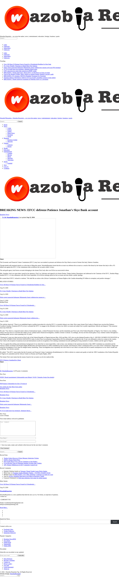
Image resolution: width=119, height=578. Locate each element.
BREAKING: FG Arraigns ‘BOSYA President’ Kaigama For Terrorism (25, 76)
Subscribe (21, 555)
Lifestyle (10, 145)
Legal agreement (8, 567)
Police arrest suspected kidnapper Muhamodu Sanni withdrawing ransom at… (23, 297)
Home (5, 125)
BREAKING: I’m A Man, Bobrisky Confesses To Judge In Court (33, 474)
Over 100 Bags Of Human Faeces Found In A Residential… (17, 305)
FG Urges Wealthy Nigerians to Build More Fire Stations (20, 66)
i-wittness (6, 168)
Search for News (5, 519)
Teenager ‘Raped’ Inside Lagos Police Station (33, 471)
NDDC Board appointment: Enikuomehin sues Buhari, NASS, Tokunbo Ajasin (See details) (27, 377)
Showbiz (10, 141)
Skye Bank (17, 360)
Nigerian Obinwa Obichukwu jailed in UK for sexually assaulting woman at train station (30, 77)
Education (7, 150)
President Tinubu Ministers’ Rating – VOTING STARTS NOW (31, 473)
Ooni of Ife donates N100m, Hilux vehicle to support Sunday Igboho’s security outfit (28, 74)
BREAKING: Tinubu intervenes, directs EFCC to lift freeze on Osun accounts (27, 72)
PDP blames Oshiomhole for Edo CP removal (13, 383)
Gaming (9, 153)
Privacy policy (8, 564)
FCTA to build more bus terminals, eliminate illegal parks (20, 69)
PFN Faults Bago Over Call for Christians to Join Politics (20, 461)
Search (115, 522)
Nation (9, 131)
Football (9, 163)
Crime (9, 128)
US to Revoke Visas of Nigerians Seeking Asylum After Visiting (23, 463)
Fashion (6, 143)
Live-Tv (6, 166)
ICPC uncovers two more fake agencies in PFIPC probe (20, 71)
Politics (9, 130)
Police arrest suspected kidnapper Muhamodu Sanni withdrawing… (20, 318)
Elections (10, 135)
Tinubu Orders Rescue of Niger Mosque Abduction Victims (21, 458)
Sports (5, 161)
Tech (5, 165)
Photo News (11, 133)
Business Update (12, 140)
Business (6, 138)
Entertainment (8, 151)
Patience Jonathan (9, 360)
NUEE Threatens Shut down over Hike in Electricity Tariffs (26, 476)
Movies (9, 155)
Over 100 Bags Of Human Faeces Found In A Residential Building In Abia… (23, 284)
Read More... (4, 507)
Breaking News (4, 214)
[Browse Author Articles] (3, 369)
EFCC (2, 360)
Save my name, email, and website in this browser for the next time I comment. (25, 445)
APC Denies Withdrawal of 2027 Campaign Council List (20, 465)
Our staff (6, 565)
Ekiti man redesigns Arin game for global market (32, 478)
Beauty (9, 146)
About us (6, 569)
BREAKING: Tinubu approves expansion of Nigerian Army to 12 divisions (26, 79)
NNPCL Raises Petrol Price (12, 460)
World (9, 136)
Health (6, 148)
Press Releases (8, 559)
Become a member (9, 560)
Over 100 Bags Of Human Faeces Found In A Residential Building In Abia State (27, 64)
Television (10, 160)
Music (9, 156)
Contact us (7, 562)
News (5, 126)
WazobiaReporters (6, 491)
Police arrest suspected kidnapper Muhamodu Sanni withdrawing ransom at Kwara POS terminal (32, 67)
